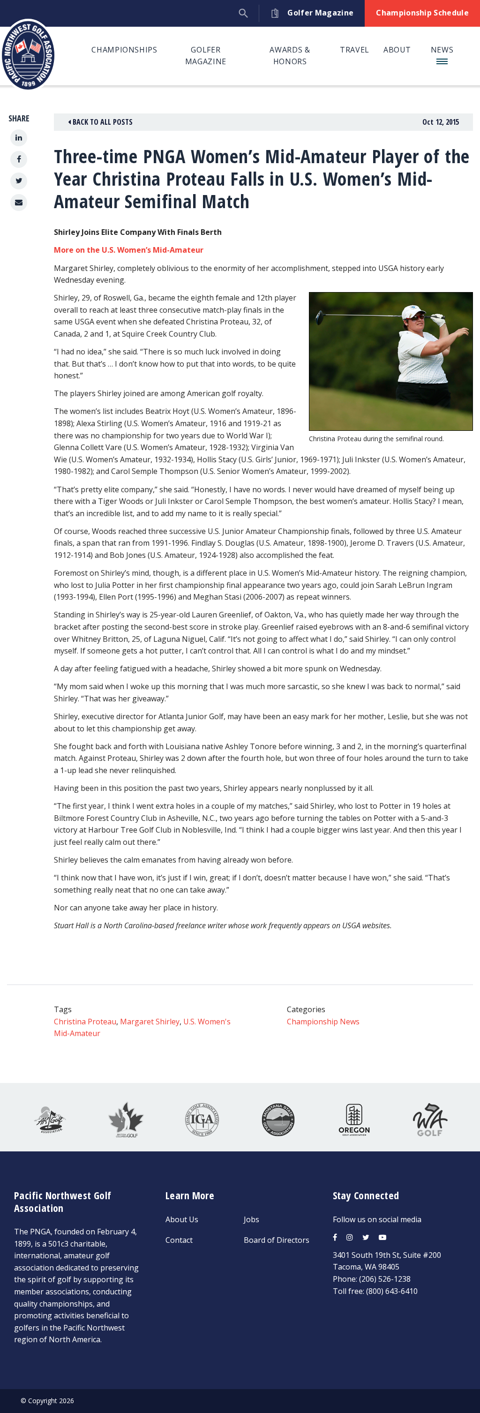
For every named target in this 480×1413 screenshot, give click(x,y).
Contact (179, 1240)
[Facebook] (18, 159)
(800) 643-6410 (392, 1291)
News (442, 50)
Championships (124, 50)
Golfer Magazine (205, 56)
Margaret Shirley (150, 1021)
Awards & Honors (290, 56)
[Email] (18, 202)
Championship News (323, 1021)
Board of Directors (276, 1240)
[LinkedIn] (18, 137)
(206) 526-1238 (385, 1279)
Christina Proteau (85, 1021)
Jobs (251, 1219)
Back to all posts (102, 122)
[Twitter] (18, 181)
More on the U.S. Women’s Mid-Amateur (128, 250)
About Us (181, 1219)
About (397, 50)
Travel (354, 50)
